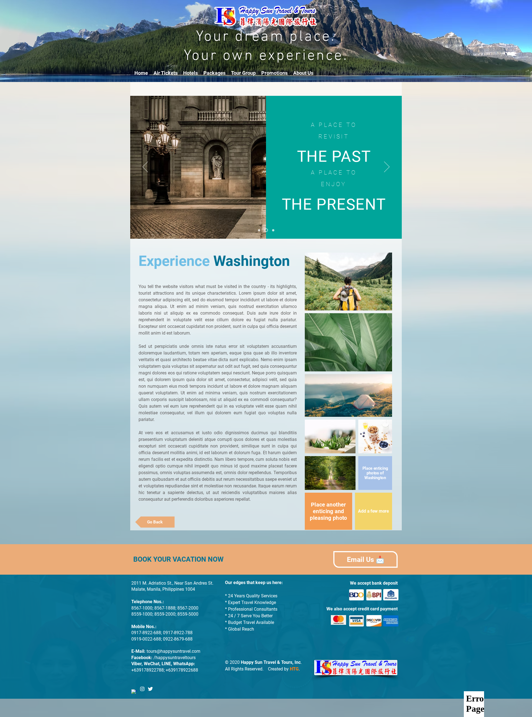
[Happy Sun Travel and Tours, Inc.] (134, 692)
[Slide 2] (265, 230)
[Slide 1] (259, 230)
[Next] (387, 167)
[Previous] (145, 167)
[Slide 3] (272, 230)
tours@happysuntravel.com (173, 651)
